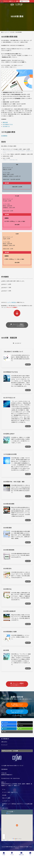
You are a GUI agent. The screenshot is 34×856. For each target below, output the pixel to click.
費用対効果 (5, 122)
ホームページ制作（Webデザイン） (10, 792)
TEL (30, 854)
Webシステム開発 (6, 798)
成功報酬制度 (4, 136)
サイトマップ (4, 745)
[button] (17, 325)
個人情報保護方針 (5, 738)
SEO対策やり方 (6, 126)
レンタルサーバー (6, 801)
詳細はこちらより (24, 1)
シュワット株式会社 (11, 302)
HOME (4, 854)
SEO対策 (4, 795)
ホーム (3, 789)
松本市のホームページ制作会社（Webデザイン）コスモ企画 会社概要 (17, 804)
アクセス (12, 854)
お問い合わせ (4, 741)
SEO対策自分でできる (8, 124)
